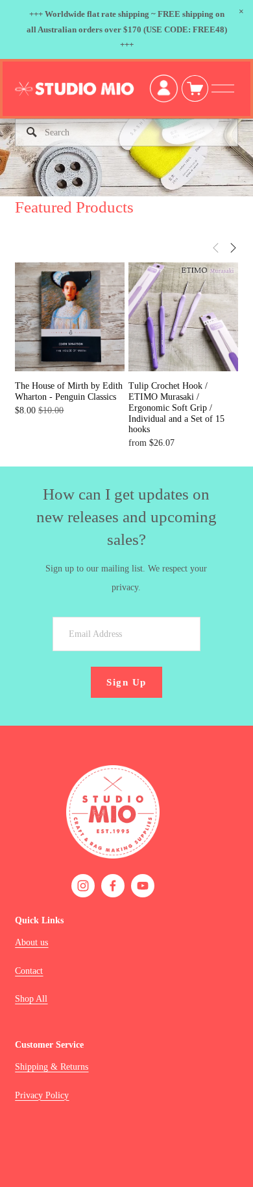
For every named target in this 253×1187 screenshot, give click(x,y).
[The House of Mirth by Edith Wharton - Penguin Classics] (69, 316)
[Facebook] (113, 885)
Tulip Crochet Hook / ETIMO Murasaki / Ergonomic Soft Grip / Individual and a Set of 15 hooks (176, 407)
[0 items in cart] (195, 88)
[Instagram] (83, 885)
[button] (241, 11)
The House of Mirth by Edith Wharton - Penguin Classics (69, 391)
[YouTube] (142, 885)
